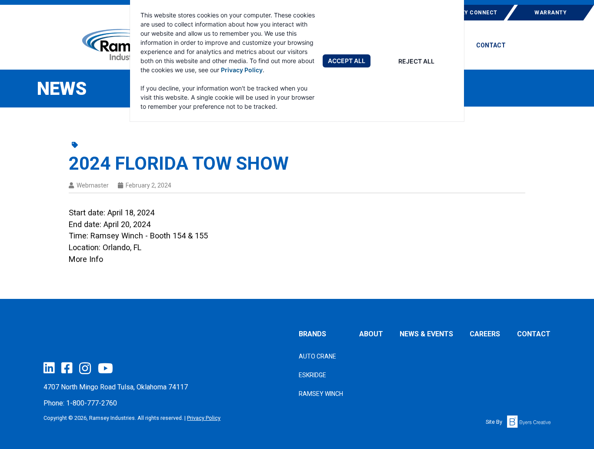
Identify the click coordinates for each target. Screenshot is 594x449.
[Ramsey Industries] (118, 45)
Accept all (346, 60)
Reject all (416, 61)
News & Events (426, 334)
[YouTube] (105, 368)
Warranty (550, 13)
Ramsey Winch (321, 393)
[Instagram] (85, 368)
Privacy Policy (242, 70)
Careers (485, 334)
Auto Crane (317, 356)
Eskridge (312, 375)
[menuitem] (491, 48)
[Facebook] (66, 368)
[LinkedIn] (48, 368)
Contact (491, 45)
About (371, 334)
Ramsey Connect (471, 13)
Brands (312, 334)
